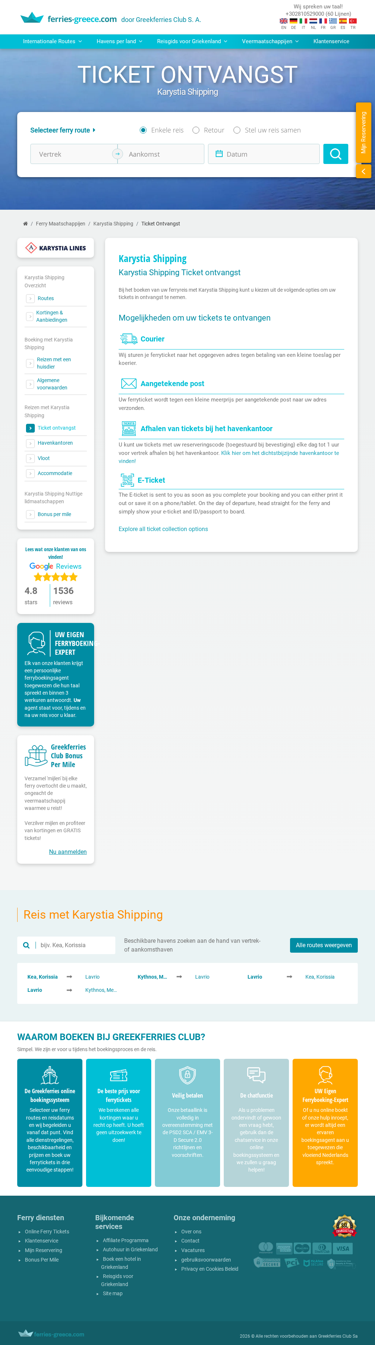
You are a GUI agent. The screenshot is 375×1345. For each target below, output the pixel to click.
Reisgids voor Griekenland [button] (189, 41)
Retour (214, 130)
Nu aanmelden (68, 851)
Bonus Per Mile (42, 1260)
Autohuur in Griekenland (130, 1250)
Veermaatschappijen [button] (268, 41)
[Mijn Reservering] (363, 171)
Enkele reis (167, 130)
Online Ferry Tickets (47, 1232)
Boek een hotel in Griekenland (121, 1263)
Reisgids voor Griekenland (117, 1280)
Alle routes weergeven (324, 945)
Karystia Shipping (113, 224)
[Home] (25, 224)
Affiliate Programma (126, 1240)
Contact (190, 1241)
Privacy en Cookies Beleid (209, 1269)
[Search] (335, 154)
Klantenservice (331, 41)
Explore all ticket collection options (163, 529)
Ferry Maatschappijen (60, 224)
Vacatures (193, 1250)
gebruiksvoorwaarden (206, 1260)
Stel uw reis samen (273, 130)
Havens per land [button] (117, 41)
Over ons (191, 1232)
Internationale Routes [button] (50, 41)
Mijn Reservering (43, 1250)
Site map (113, 1293)
